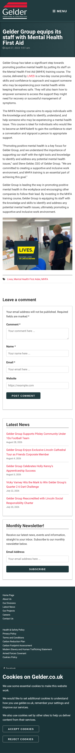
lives (10, 279)
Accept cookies (21, 729)
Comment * (13, 324)
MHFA (44, 279)
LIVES (31, 76)
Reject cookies (20, 739)
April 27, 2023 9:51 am (17, 47)
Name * (11, 346)
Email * (10, 362)
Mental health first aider (27, 279)
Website (11, 378)
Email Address (15, 552)
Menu (61, 11)
